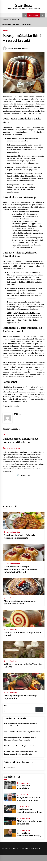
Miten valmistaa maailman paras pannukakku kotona (20, 602)
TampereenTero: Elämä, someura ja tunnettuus (22, 732)
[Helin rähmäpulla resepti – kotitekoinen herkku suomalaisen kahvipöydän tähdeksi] (23, 552)
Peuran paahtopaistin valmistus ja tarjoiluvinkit (20, 697)
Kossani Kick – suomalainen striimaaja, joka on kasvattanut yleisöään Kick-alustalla (29, 834)
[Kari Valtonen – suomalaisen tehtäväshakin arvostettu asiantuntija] (10, 785)
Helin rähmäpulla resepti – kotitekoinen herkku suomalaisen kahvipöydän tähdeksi (20, 569)
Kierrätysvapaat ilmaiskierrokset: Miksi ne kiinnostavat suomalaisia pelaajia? (28, 810)
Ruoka (5, 30)
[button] (24, 15)
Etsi (5, 706)
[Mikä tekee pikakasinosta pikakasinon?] (10, 821)
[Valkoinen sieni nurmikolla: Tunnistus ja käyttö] (23, 649)
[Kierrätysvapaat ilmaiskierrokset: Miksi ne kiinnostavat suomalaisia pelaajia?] (10, 809)
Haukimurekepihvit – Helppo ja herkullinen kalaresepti (19, 536)
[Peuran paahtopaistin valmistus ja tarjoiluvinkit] (23, 681)
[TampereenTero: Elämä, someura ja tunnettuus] (10, 797)
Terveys (6, 434)
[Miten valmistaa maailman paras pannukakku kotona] (23, 586)
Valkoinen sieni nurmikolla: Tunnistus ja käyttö (23, 665)
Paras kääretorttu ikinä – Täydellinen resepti (22, 633)
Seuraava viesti (10, 429)
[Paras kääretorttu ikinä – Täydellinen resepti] (23, 618)
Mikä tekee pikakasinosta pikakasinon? (19, 746)
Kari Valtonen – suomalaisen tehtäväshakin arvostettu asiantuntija (29, 787)
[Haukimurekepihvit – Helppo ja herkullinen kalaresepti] (23, 520)
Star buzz (23, 5)
